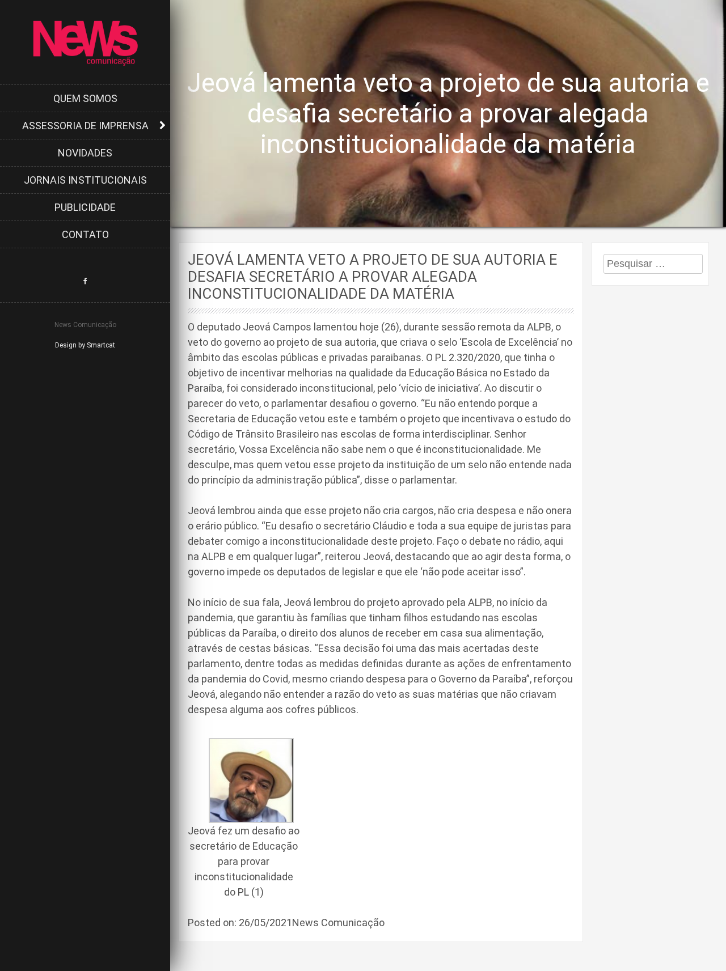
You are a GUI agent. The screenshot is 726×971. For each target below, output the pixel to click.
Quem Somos (85, 98)
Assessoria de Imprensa (85, 126)
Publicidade (85, 207)
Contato (85, 234)
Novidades (85, 153)
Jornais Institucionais (85, 180)
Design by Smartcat (85, 345)
